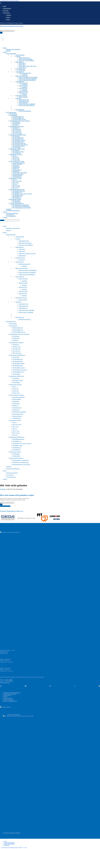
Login (4, 6)
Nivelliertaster (15, 171)
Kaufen (5, 52)
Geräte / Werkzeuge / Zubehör (16, 161)
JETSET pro (15, 168)
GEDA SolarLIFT (23, 97)
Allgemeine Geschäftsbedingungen (11, 692)
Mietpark (8, 50)
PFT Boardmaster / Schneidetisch (20, 205)
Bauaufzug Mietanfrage (6, 221)
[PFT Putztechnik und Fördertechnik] (42, 517)
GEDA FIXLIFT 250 (24, 57)
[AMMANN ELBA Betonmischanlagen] (54, 517)
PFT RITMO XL (16, 198)
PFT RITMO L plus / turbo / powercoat (22, 193)
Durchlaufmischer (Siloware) (16, 126)
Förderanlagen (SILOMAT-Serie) (17, 134)
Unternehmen (6, 12)
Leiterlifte (18, 56)
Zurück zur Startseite (5, 506)
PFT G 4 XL (15, 182)
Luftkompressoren (16, 170)
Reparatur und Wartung (12, 213)
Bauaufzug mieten (4, 42)
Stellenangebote (7, 8)
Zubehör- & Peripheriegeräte (16, 203)
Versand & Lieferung (8, 699)
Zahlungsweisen (7, 695)
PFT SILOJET (16, 136)
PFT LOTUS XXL (17, 133)
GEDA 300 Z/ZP (23, 88)
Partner (8, 19)
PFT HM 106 (15, 127)
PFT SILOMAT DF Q (18, 139)
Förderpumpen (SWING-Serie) (17, 148)
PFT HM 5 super (16, 129)
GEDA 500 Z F (23, 67)
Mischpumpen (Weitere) (15, 199)
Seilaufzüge (18, 98)
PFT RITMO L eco (17, 192)
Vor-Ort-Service (10, 214)
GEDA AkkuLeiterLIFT (25, 73)
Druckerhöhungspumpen (18, 163)
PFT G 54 (15, 188)
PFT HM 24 (15, 125)
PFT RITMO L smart (17, 195)
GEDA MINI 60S (23, 102)
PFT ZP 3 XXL (16, 160)
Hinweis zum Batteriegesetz (10, 701)
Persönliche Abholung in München (11, 833)
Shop (1, 44)
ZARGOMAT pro (17, 177)
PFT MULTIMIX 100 (18, 116)
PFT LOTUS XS (16, 132)
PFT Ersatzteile (13, 113)
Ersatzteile (24, 74)
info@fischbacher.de (5, 682)
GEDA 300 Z (22, 64)
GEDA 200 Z (22, 63)
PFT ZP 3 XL (15, 158)
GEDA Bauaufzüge (11, 53)
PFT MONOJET (16, 202)
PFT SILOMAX (16, 147)
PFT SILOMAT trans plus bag (20, 144)
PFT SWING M (16, 153)
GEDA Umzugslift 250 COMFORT (28, 78)
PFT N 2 (14, 156)
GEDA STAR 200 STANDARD (27, 104)
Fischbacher (3, 489)
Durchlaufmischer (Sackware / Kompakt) (19, 120)
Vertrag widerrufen (7, 698)
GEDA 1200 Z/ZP (23, 83)
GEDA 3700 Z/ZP (23, 91)
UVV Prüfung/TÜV (11, 216)
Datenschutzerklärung (9, 843)
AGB (5, 841)
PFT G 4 (14, 179)
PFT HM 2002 (16, 122)
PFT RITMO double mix (18, 191)
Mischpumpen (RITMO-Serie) (16, 189)
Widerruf (5, 696)
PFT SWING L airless (18, 151)
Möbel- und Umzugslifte (22, 76)
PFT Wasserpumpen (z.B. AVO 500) (21, 207)
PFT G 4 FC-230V (17, 181)
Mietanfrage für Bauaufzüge (13, 49)
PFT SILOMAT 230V (18, 137)
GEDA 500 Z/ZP (23, 92)
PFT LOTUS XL (16, 130)
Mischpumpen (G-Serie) (15, 178)
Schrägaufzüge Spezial (21, 95)
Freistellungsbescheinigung (9, 694)
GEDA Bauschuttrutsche (25, 111)
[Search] (1, 33)
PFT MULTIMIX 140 (18, 118)
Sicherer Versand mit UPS (13, 714)
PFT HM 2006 (16, 123)
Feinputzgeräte (16, 167)
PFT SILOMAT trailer (18, 141)
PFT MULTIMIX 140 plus (19, 119)
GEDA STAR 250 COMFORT (26, 105)
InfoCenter (5, 10)
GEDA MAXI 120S (24, 101)
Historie (8, 17)
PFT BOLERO (16, 200)
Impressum (6, 845)
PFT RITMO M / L (17, 196)
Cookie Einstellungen (9, 842)
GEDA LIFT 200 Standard (25, 59)
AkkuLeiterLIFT (20, 71)
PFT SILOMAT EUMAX (18, 140)
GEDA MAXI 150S (24, 99)
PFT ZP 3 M (15, 157)
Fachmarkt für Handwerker (13, 210)
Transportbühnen (20, 81)
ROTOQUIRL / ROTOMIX (19, 172)
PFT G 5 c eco (16, 185)
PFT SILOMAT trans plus (18, 143)
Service (5, 212)
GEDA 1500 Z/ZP (23, 85)
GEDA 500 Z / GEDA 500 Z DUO (27, 66)
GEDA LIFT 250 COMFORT (26, 60)
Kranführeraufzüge (20, 69)
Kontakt (5, 217)
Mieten (5, 48)
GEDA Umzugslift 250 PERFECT (27, 80)
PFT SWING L (16, 150)
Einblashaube (15, 165)
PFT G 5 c (15, 184)
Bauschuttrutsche (20, 109)
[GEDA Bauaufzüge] (8, 517)
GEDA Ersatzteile (20, 55)
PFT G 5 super (16, 186)
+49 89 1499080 (8, 679)
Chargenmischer (13, 115)
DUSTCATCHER (17, 164)
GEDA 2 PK (22, 70)
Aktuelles (8, 15)
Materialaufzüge (20, 62)
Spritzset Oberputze (17, 175)
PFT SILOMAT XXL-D (18, 146)
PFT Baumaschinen (11, 112)
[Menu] (0, 223)
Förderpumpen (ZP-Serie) (15, 154)
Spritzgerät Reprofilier (17, 174)
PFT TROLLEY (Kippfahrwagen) (21, 206)
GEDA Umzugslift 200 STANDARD (28, 77)
